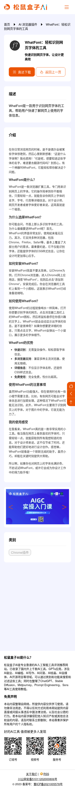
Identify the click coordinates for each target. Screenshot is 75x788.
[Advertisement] (37, 605)
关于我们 (31, 774)
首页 (7, 24)
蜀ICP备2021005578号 (48, 784)
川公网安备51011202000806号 (37, 779)
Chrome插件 (20, 552)
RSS (46, 774)
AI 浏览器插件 (28, 24)
